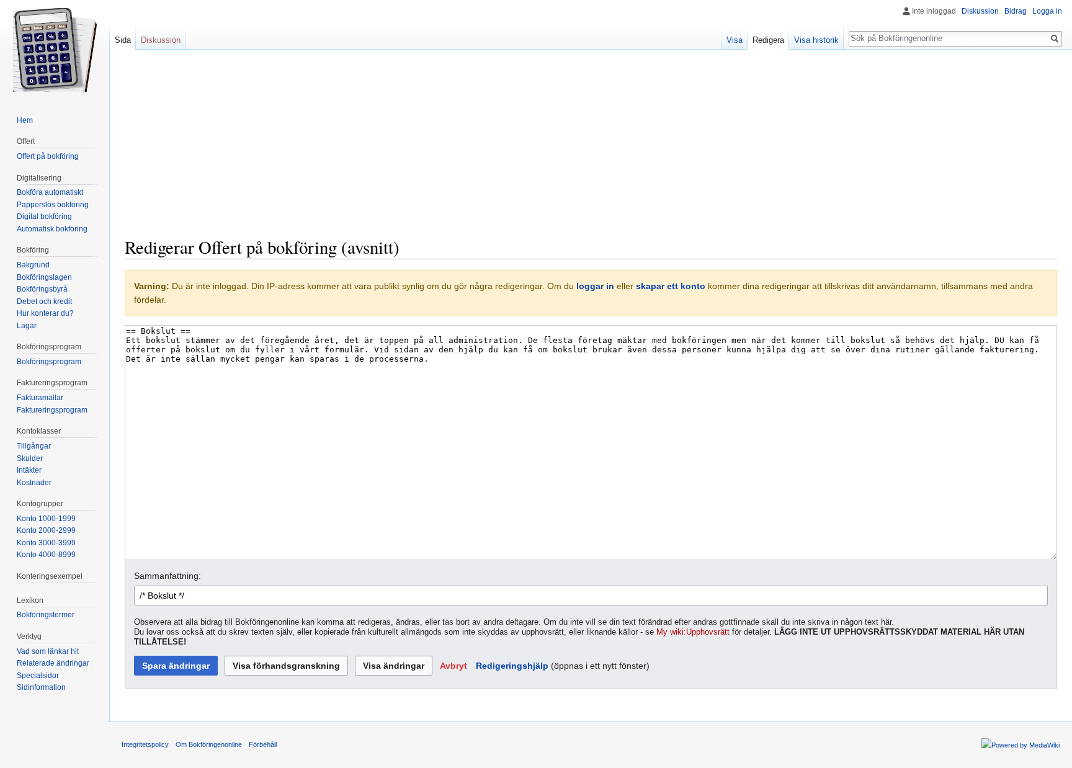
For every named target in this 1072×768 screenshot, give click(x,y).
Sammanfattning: (167, 576)
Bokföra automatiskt (50, 192)
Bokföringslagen (44, 277)
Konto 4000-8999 (46, 554)
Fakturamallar (40, 397)
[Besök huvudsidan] (54, 49)
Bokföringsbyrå (42, 289)
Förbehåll (263, 744)
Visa (734, 40)
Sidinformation (41, 687)
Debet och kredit (44, 301)
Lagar (27, 325)
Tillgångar (34, 446)
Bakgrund (33, 265)
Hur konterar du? (45, 313)
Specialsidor (38, 675)
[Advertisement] (591, 149)
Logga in (1047, 11)
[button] (453, 666)
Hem (25, 120)
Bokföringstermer (45, 614)
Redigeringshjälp (512, 666)
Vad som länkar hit (48, 651)
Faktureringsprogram (52, 410)
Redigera (768, 40)
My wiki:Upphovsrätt (693, 632)
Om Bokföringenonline (209, 744)
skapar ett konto (670, 286)
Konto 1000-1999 (46, 518)
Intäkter (29, 470)
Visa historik (816, 40)
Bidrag (1015, 11)
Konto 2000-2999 (46, 530)
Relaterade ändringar (53, 663)
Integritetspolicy (145, 744)
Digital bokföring (44, 216)
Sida (123, 40)
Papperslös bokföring (53, 204)
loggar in (595, 286)
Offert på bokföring (48, 156)
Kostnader (34, 482)
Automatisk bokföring (52, 229)
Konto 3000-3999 (46, 542)
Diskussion (980, 11)
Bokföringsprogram (49, 361)
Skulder (30, 458)
